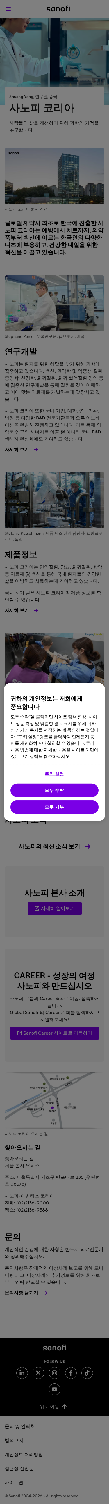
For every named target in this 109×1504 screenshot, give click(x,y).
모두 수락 (54, 790)
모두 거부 (54, 807)
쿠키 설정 (54, 774)
